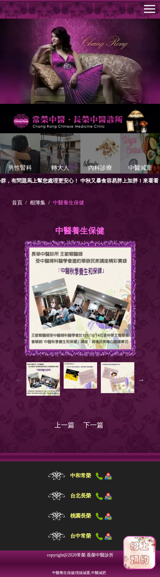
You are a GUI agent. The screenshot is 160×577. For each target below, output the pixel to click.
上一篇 (64, 425)
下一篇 (93, 425)
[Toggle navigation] (149, 9)
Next (141, 379)
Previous (19, 379)
